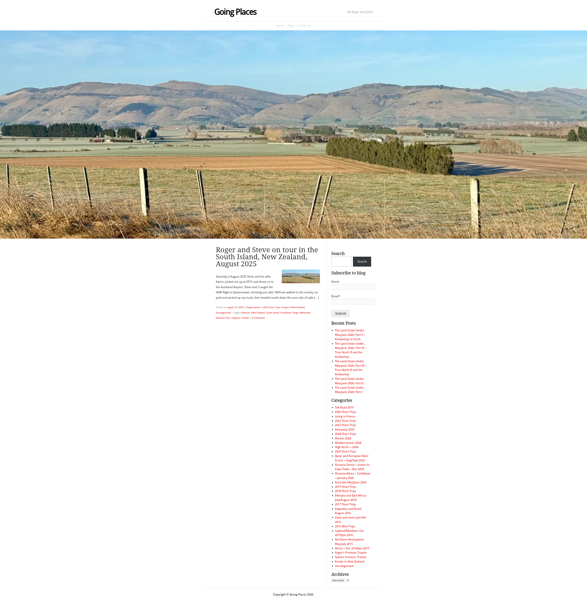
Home (280, 25)
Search (338, 253)
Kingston (236, 318)
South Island (272, 312)
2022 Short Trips (345, 421)
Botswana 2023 (344, 429)
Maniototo (305, 312)
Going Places (235, 12)
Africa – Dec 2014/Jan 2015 (352, 548)
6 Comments (258, 318)
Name (335, 281)
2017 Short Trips (345, 504)
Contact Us (304, 25)
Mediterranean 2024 (348, 443)
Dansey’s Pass (223, 318)
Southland (285, 312)
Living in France (345, 416)
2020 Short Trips (345, 412)
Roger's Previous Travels (351, 552)
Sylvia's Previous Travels (350, 557)
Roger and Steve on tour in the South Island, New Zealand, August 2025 (267, 257)
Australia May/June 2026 (350, 482)
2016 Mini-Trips (345, 526)
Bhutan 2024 (343, 438)
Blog (290, 25)
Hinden (245, 318)
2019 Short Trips (345, 487)
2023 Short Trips (345, 425)
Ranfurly (245, 312)
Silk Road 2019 (344, 407)
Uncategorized (223, 312)
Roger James (253, 307)
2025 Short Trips (271, 307)
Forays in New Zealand (293, 307)
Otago (295, 312)
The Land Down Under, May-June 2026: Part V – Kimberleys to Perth (350, 335)
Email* (335, 296)
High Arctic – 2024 (346, 447)
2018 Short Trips (345, 491)
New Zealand (258, 312)
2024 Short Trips (345, 434)
